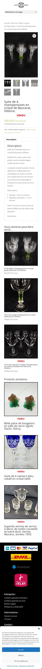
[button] (39, 629)
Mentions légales (10, 604)
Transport (7, 619)
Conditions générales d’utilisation (15, 598)
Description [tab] (11, 139)
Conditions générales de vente (14, 601)
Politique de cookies (12, 666)
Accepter (21, 650)
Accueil (7, 23)
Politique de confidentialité (26, 666)
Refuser (21, 655)
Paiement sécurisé (10, 616)
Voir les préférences (21, 661)
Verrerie (14, 23)
